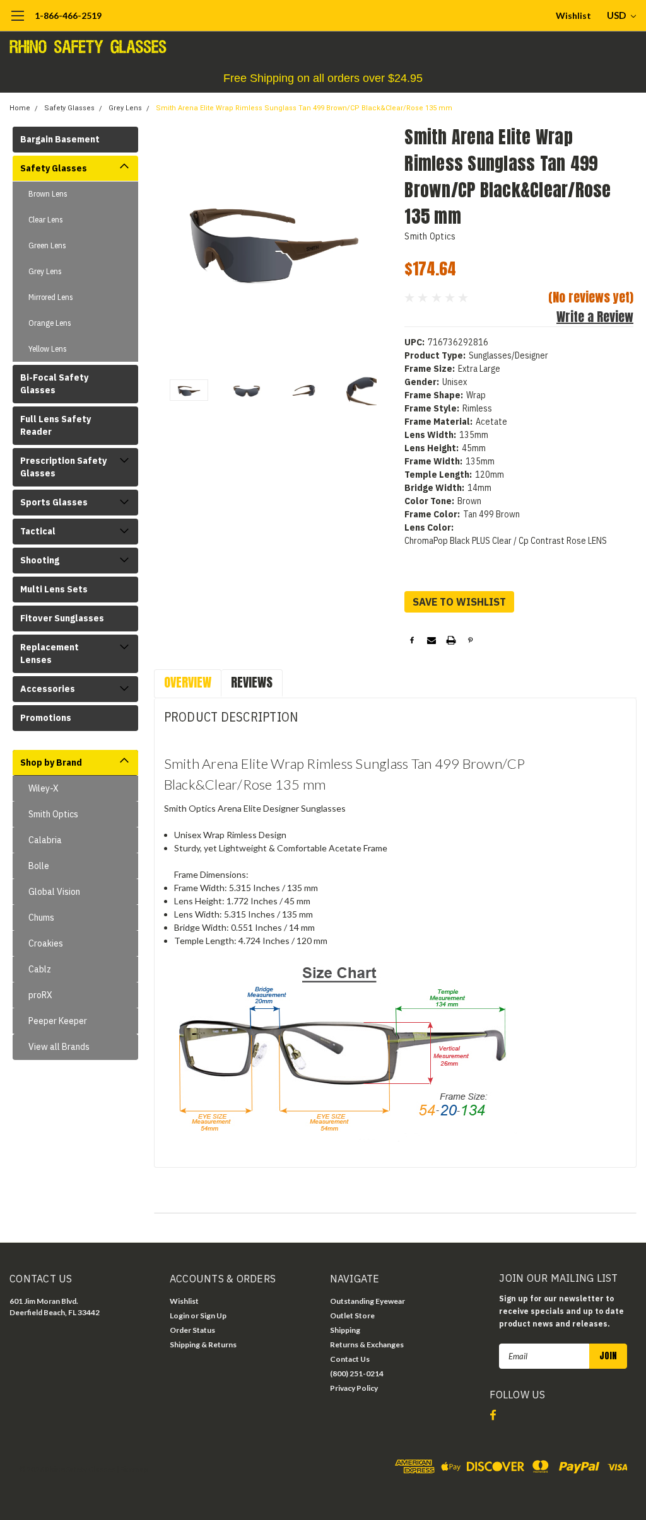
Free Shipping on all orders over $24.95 (323, 78)
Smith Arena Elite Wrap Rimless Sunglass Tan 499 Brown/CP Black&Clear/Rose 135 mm (304, 108)
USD (617, 15)
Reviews (252, 682)
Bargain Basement (60, 139)
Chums (41, 917)
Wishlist (573, 15)
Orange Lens (49, 323)
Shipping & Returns (203, 1344)
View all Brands (59, 1046)
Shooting (39, 560)
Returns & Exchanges (367, 1344)
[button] (323, 78)
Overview (187, 682)
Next (379, 243)
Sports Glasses (54, 502)
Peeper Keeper (57, 1021)
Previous (169, 243)
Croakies (45, 943)
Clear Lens (45, 219)
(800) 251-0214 (357, 1373)
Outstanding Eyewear (367, 1301)
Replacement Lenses (49, 653)
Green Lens (47, 245)
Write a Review (594, 316)
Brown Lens (48, 193)
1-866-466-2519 (68, 15)
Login (179, 1315)
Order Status (192, 1330)
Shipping (345, 1330)
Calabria (45, 840)
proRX (40, 995)
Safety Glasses (69, 108)
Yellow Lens (47, 348)
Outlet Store (352, 1315)
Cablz (39, 969)
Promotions (45, 717)
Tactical (38, 531)
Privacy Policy (354, 1388)
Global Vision (54, 891)
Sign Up (213, 1315)
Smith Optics (53, 814)
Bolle (38, 866)
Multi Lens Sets (54, 589)
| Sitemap (132, 1469)
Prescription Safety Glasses (63, 467)
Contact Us (350, 1359)
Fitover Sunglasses (62, 618)
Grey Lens (125, 108)
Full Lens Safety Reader (55, 425)
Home (19, 108)
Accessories (47, 688)
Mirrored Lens (50, 297)
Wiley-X (43, 788)
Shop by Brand (51, 762)
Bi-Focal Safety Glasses (54, 384)
